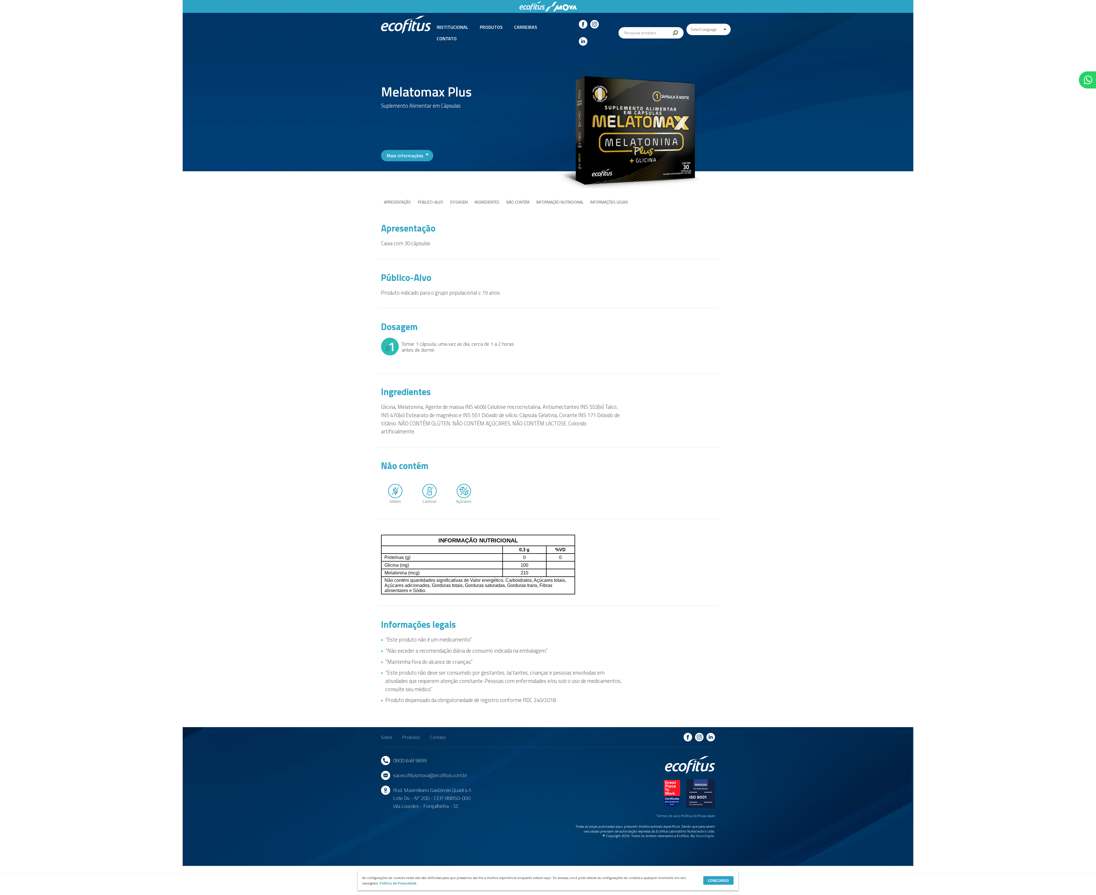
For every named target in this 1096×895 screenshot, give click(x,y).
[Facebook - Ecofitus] (583, 24)
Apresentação (397, 202)
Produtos (491, 27)
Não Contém (517, 202)
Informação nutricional (559, 202)
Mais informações (405, 155)
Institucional (452, 27)
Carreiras (525, 27)
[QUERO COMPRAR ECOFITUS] (1087, 80)
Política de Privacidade (698, 815)
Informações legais (609, 202)
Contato (447, 38)
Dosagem (459, 202)
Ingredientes (487, 202)
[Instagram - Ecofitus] (594, 24)
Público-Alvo (430, 202)
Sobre (386, 737)
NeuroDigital (705, 835)
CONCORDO (718, 880)
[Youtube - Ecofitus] (583, 41)
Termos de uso (667, 815)
